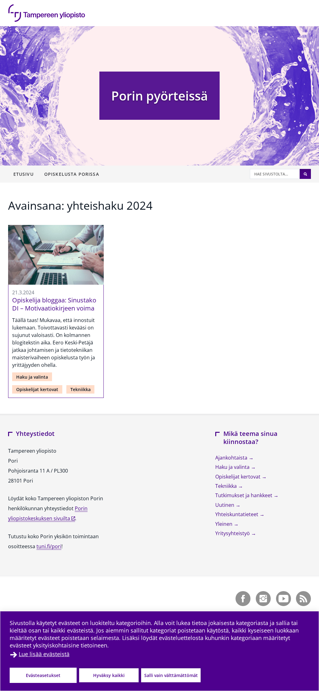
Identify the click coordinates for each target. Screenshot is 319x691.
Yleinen (224, 524)
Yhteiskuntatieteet (237, 514)
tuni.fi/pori (48, 546)
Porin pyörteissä (159, 95)
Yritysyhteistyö (233, 533)
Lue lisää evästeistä (44, 654)
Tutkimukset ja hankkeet (244, 495)
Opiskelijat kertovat (37, 389)
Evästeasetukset (43, 675)
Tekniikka (80, 389)
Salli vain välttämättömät (171, 675)
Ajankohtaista (232, 457)
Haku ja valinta (32, 377)
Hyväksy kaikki (109, 675)
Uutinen (225, 505)
